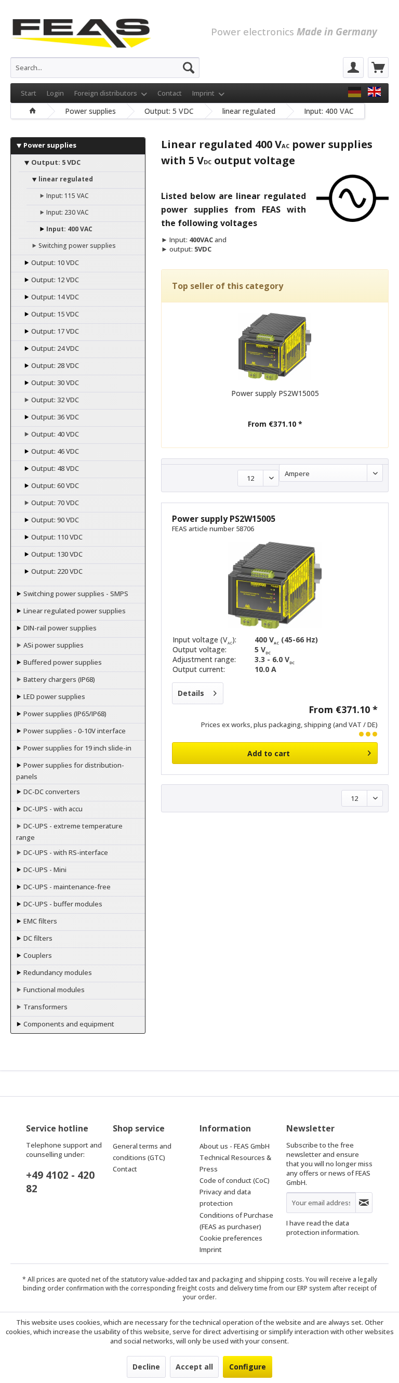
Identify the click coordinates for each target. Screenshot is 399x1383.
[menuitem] (105, 67)
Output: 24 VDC (54, 348)
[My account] (353, 67)
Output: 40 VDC (54, 434)
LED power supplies (53, 696)
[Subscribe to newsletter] (364, 1202)
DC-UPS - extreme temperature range (69, 831)
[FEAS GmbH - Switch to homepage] (80, 31)
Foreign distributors (106, 93)
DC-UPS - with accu (52, 808)
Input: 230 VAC (67, 212)
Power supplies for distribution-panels (70, 770)
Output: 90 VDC (54, 519)
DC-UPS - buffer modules (62, 903)
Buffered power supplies (62, 662)
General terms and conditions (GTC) (142, 1151)
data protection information (322, 1227)
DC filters (37, 938)
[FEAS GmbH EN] (374, 92)
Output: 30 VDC (54, 382)
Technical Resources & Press (235, 1163)
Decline (146, 1367)
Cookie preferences (231, 1238)
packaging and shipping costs (257, 1279)
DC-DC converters (51, 791)
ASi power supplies (53, 645)
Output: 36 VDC (54, 417)
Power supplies (49, 145)
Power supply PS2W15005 (275, 393)
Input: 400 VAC (68, 229)
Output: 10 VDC (54, 262)
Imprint (204, 93)
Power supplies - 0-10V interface (74, 730)
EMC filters (39, 921)
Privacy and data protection (225, 1197)
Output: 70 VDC (54, 502)
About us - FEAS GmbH (235, 1146)
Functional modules (53, 989)
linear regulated (65, 179)
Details (191, 693)
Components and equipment (68, 1024)
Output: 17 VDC (54, 331)
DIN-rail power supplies (59, 628)
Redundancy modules (57, 972)
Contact (169, 93)
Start (28, 93)
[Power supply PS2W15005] (275, 346)
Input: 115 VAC (67, 195)
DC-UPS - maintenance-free (66, 886)
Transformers (45, 1006)
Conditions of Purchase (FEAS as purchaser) (236, 1220)
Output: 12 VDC (54, 279)
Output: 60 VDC (54, 485)
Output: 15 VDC (54, 314)
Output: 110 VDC (56, 537)
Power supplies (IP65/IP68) (64, 713)
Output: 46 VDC (54, 451)
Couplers (37, 955)
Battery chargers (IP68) (58, 679)
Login (55, 93)
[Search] (189, 67)
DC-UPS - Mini (44, 869)
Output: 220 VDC (56, 571)
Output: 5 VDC (55, 162)
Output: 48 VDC (54, 468)
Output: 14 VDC (54, 296)
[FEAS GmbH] (354, 92)
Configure (247, 1367)
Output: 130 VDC (56, 554)
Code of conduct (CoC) (235, 1180)
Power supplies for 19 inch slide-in (76, 748)
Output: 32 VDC (54, 399)
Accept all (194, 1367)
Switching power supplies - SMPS (75, 593)
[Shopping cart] (378, 67)
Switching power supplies (76, 245)
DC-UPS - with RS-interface (65, 852)
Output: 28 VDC (54, 365)
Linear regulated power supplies (74, 610)
